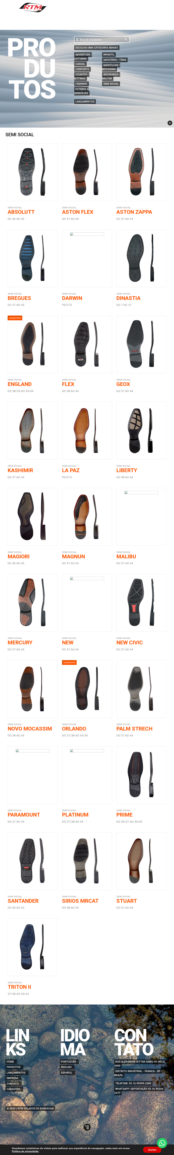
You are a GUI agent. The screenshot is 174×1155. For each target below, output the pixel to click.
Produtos (89, 8)
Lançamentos (84, 101)
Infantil (108, 54)
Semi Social (111, 83)
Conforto (82, 69)
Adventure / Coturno (83, 56)
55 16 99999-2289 (140, 1083)
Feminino (81, 83)
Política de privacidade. (25, 1151)
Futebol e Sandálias (81, 91)
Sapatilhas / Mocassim (111, 67)
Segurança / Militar (111, 76)
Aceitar (152, 1149)
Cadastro (148, 8)
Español (66, 1072)
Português (68, 1061)
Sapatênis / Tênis (114, 59)
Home (72, 8)
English (66, 1067)
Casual (80, 63)
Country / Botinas (81, 76)
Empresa (109, 8)
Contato (127, 8)
